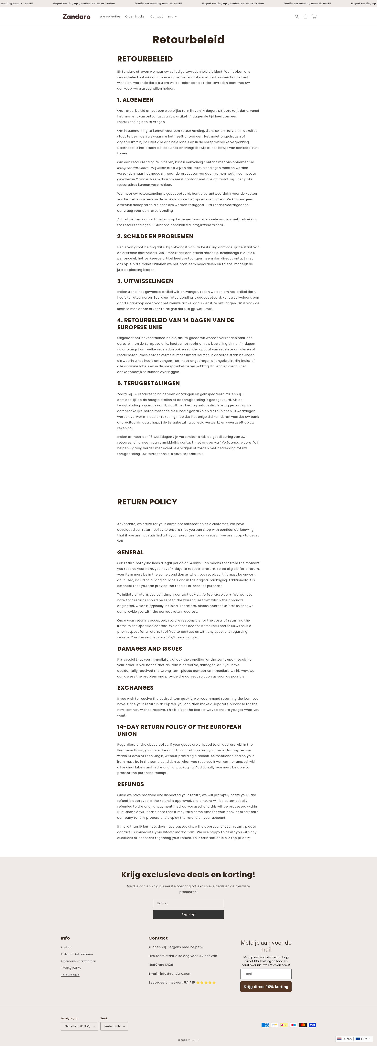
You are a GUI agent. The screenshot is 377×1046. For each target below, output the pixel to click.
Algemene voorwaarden (78, 961)
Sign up (188, 914)
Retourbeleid (70, 975)
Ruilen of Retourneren (77, 954)
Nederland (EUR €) (78, 1026)
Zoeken (66, 947)
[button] (172, 16)
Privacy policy (71, 968)
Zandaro (193, 1040)
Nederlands (112, 1026)
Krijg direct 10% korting (266, 987)
